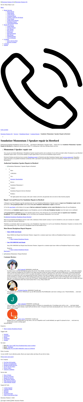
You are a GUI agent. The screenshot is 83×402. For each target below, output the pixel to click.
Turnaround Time (8, 393)
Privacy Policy (7, 368)
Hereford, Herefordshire (16, 179)
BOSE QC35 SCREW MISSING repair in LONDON (21, 348)
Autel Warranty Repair (9, 382)
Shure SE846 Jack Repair (14, 231)
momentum (7, 335)
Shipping (6, 390)
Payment (6, 392)
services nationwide (68, 157)
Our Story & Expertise (9, 362)
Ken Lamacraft (22, 269)
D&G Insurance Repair (10, 381)
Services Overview (9, 376)
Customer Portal (8, 389)
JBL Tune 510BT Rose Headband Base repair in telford (21, 345)
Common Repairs (34, 134)
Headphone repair (32, 157)
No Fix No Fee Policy (9, 366)
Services (16, 134)
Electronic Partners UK (7, 134)
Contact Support (8, 387)
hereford (6, 334)
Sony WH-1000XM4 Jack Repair (16, 242)
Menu (2, 7)
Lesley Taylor (21, 319)
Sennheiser (6, 338)
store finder (12, 207)
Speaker (6, 340)
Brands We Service (9, 378)
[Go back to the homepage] (14, 2)
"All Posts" (10, 347)
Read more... (7, 251)
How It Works (7, 375)
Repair (5, 337)
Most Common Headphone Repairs (19, 239)
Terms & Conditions (9, 369)
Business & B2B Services (10, 365)
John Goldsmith (22, 304)
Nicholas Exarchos (22, 290)
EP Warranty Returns (9, 379)
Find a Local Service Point (11, 395)
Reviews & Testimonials (10, 363)
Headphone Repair (24, 134)
